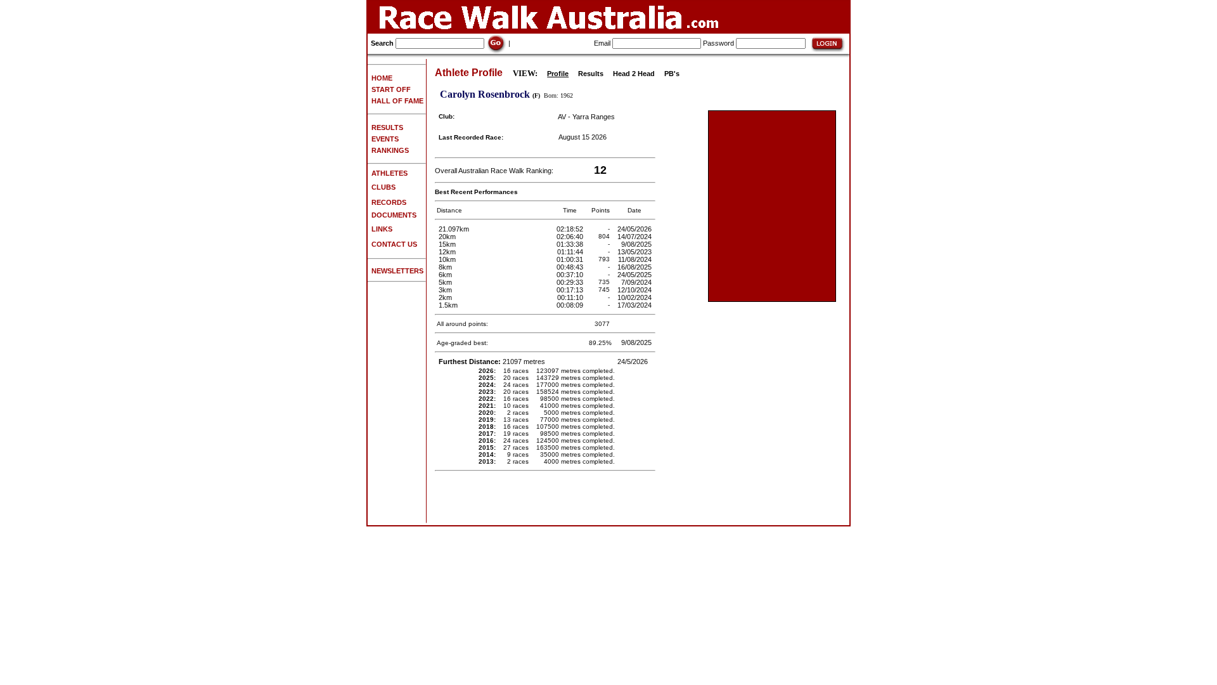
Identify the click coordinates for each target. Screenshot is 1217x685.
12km (447, 252)
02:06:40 (571, 236)
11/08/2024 (636, 259)
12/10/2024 (635, 290)
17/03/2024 (635, 305)
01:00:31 (571, 259)
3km (445, 290)
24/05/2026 (635, 229)
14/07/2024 (635, 236)
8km (445, 267)
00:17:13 (571, 290)
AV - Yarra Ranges (586, 117)
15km (447, 244)
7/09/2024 (637, 282)
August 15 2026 (582, 137)
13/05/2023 (635, 252)
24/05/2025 (635, 274)
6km (445, 274)
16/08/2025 (635, 267)
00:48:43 (571, 267)
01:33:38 (571, 244)
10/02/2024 (635, 297)
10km (447, 259)
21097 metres (493, 361)
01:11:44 (571, 252)
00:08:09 (571, 305)
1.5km (448, 305)
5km (445, 282)
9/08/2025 (637, 244)
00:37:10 (571, 274)
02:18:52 (571, 229)
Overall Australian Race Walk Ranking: (494, 170)
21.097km (454, 229)
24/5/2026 (633, 361)
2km (445, 297)
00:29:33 (571, 282)
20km (447, 236)
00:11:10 (571, 297)
